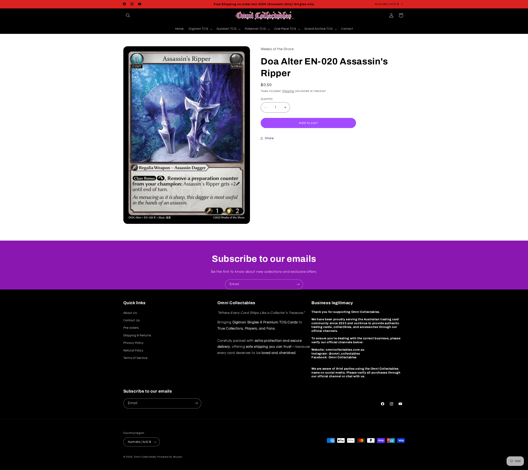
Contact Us (131, 320)
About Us (130, 313)
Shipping (288, 91)
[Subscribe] (298, 284)
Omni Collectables (145, 457)
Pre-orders (131, 327)
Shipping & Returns (137, 335)
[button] (128, 15)
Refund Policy (133, 350)
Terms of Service (135, 358)
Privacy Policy (133, 342)
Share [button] (269, 138)
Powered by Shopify (169, 457)
